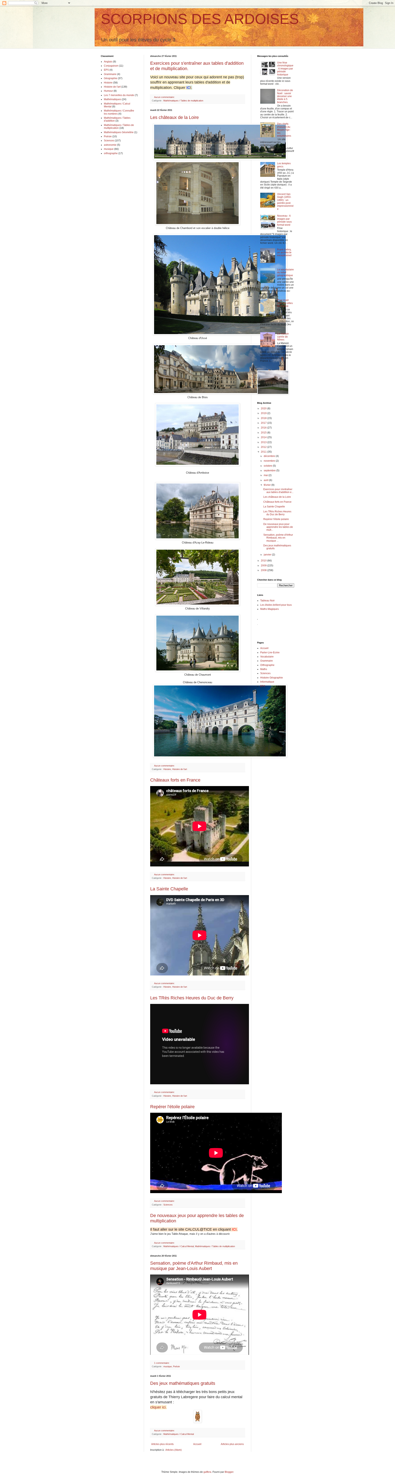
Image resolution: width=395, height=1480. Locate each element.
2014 (264, 437)
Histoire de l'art (179, 769)
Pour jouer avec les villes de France (285, 303)
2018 (264, 418)
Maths (263, 669)
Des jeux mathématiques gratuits (182, 1383)
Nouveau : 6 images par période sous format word (284, 220)
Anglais (108, 61)
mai (266, 475)
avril (266, 480)
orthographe (111, 153)
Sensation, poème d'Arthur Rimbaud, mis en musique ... (278, 537)
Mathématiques (112, 99)
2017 (264, 422)
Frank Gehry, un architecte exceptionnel (284, 252)
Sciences (168, 1204)
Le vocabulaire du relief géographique (285, 272)
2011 (264, 451)
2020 (264, 408)
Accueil (197, 1444)
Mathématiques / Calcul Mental (178, 1246)
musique (167, 1366)
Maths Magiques (269, 609)
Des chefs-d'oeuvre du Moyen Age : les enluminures (284, 129)
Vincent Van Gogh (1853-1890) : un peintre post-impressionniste (285, 201)
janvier (268, 554)
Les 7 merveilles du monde (119, 95)
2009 (264, 565)
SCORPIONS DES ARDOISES (200, 19)
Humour (108, 90)
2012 (264, 447)
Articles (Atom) (173, 1449)
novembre (270, 460)
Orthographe (267, 665)
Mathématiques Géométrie (119, 132)
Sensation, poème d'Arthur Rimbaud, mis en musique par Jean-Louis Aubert (194, 1266)
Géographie (110, 78)
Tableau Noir (267, 600)
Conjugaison (111, 65)
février (267, 485)
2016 (264, 427)
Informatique (267, 681)
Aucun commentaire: (164, 97)
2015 (264, 432)
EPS (106, 69)
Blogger (229, 1472)
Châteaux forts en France (175, 780)
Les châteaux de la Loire (174, 117)
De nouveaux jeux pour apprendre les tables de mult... (278, 527)
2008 (264, 570)
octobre (268, 465)
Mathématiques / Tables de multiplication (183, 100)
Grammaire (110, 74)
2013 (264, 442)
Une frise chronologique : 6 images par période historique (285, 68)
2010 (264, 560)
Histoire (167, 769)
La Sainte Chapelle (169, 888)
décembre (270, 456)
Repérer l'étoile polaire (172, 1106)
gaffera (207, 1472)
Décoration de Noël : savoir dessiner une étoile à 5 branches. (285, 96)
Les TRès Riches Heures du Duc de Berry (192, 997)
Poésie (176, 1366)
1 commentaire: (162, 1363)
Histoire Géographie (271, 677)
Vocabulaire (267, 656)
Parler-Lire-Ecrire (270, 652)
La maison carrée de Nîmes (283, 336)
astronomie (110, 144)
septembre (270, 470)
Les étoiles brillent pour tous (276, 604)
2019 (264, 413)
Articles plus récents (162, 1444)
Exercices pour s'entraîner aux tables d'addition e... (278, 491)
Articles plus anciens (232, 1444)
